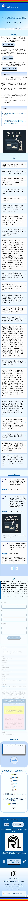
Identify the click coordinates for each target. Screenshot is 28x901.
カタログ (4, 17)
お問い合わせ (20, 28)
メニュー (4, 9)
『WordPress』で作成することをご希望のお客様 (13, 114)
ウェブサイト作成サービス (14, 489)
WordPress (7, 723)
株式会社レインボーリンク (12, 7)
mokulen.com (17, 726)
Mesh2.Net (16, 718)
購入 (16, 28)
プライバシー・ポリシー (9, 68)
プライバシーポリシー (16, 889)
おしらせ (13, 28)
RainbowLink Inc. (12, 881)
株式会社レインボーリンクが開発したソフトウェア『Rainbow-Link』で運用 (14, 711)
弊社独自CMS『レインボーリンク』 (17, 50)
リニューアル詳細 (8, 58)
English (7, 824)
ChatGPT (11, 49)
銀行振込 (4, 649)
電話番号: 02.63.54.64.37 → (7, 686)
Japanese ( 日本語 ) (18, 824)
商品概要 (5, 28)
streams (15, 719)
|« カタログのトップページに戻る (14, 861)
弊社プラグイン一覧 (8, 44)
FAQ (9, 28)
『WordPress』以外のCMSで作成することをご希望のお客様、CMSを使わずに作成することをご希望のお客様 (13, 122)
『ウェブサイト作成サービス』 (15, 511)
